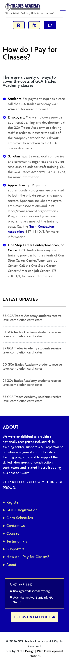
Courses (12, 533)
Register (13, 502)
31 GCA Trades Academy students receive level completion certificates (32, 334)
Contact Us (15, 525)
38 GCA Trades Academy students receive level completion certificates (32, 318)
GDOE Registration (22, 510)
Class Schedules (19, 517)
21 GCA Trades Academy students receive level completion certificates (32, 383)
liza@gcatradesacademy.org (31, 591)
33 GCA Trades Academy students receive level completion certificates (32, 399)
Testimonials (16, 541)
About (11, 564)
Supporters (15, 549)
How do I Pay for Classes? (27, 556)
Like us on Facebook (33, 617)
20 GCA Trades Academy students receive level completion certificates (32, 366)
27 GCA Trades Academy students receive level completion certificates (32, 350)
